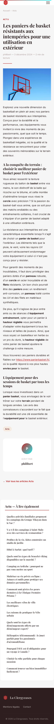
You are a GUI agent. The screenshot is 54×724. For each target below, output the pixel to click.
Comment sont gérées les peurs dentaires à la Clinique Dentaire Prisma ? (24, 592)
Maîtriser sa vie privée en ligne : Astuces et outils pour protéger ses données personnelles (25, 579)
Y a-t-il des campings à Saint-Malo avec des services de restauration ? (25, 531)
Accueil (6, 10)
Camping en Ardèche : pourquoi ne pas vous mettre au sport (25, 568)
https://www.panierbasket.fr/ (32, 359)
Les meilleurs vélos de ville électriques (21, 604)
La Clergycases (21, 697)
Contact (27, 706)
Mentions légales (11, 706)
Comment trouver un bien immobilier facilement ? (27, 670)
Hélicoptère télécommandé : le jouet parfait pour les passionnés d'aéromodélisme (26, 638)
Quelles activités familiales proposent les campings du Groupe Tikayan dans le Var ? (27, 519)
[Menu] (48, 2)
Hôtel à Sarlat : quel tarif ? (20, 549)
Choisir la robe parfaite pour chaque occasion (26, 660)
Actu (14, 10)
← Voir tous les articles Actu (18, 481)
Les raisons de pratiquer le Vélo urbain (23, 614)
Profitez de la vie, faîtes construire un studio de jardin (26, 541)
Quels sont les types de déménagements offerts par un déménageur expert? (23, 625)
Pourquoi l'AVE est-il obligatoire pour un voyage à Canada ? (26, 650)
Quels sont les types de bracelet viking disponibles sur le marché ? (27, 558)
